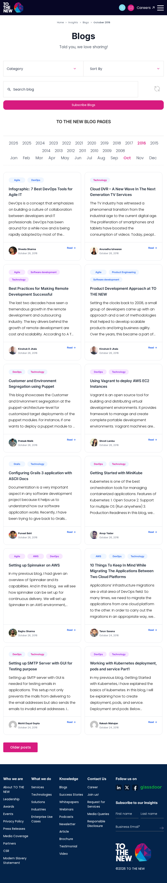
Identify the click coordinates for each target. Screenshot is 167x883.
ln (119, 787)
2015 (154, 143)
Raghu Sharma (26, 631)
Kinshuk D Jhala (27, 348)
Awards (8, 806)
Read (71, 247)
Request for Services (96, 804)
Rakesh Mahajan (108, 723)
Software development (44, 272)
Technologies (41, 794)
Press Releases (14, 829)
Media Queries (98, 814)
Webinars (66, 809)
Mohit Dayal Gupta (29, 723)
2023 (53, 143)
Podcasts (66, 817)
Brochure (66, 839)
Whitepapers (69, 802)
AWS (35, 556)
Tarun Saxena (107, 631)
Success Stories (71, 794)
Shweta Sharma (27, 249)
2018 (117, 143)
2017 (129, 143)
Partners (9, 843)
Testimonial (68, 846)
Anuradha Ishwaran (110, 249)
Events (8, 814)
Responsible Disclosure (96, 823)
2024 (40, 143)
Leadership (11, 799)
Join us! (93, 794)
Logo (14, 7)
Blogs (86, 22)
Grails (17, 464)
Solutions (38, 802)
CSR (6, 851)
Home (60, 22)
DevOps (35, 180)
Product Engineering (124, 272)
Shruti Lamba (107, 440)
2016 (141, 143)
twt (127, 787)
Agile (17, 180)
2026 (13, 143)
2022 (66, 143)
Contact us (131, 8)
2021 (79, 143)
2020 (91, 143)
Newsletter (67, 824)
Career (92, 787)
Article (64, 831)
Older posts (20, 747)
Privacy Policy (13, 821)
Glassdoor (151, 787)
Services (37, 787)
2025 (26, 143)
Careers (144, 7)
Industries (38, 809)
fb (135, 787)
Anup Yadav (106, 533)
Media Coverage (15, 836)
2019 (104, 143)
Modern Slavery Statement (15, 860)
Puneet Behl (25, 533)
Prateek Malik (25, 440)
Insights (73, 22)
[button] (122, 7)
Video (63, 854)
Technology (100, 180)
